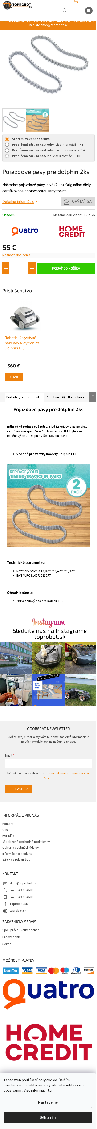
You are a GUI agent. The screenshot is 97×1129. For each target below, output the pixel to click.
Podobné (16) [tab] (55, 397)
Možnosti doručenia (16, 255)
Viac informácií (66, 144)
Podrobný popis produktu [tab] (24, 397)
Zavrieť (34, 281)
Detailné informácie (18, 201)
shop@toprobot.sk (54, 25)
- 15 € (48, 150)
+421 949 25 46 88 (21, 890)
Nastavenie (48, 1102)
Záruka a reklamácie (16, 859)
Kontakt (7, 824)
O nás (6, 829)
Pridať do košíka (66, 268)
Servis (6, 944)
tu (50, 1090)
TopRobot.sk (18, 904)
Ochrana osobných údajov (20, 847)
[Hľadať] (64, 10)
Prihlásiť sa (18, 789)
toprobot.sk (17, 910)
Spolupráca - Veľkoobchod (21, 930)
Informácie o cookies (17, 853)
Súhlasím (48, 1117)
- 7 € (47, 144)
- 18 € (47, 156)
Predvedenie (11, 937)
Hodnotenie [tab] (76, 397)
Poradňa (8, 835)
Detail (13, 377)
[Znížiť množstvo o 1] (5, 268)
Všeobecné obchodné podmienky (26, 841)
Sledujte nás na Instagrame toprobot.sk (50, 633)
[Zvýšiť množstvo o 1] (32, 268)
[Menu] (88, 10)
